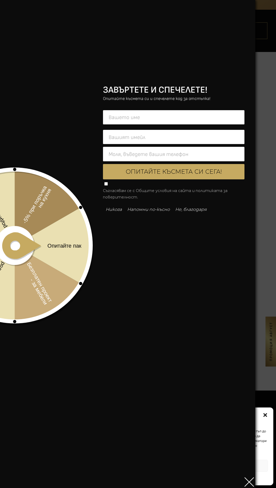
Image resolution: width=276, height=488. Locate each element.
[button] (265, 415)
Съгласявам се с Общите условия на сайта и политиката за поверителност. (165, 194)
